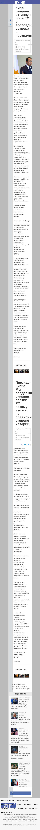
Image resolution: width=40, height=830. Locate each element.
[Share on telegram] (25, 445)
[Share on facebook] (21, 445)
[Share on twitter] (29, 445)
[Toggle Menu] (2, 2)
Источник (17, 357)
